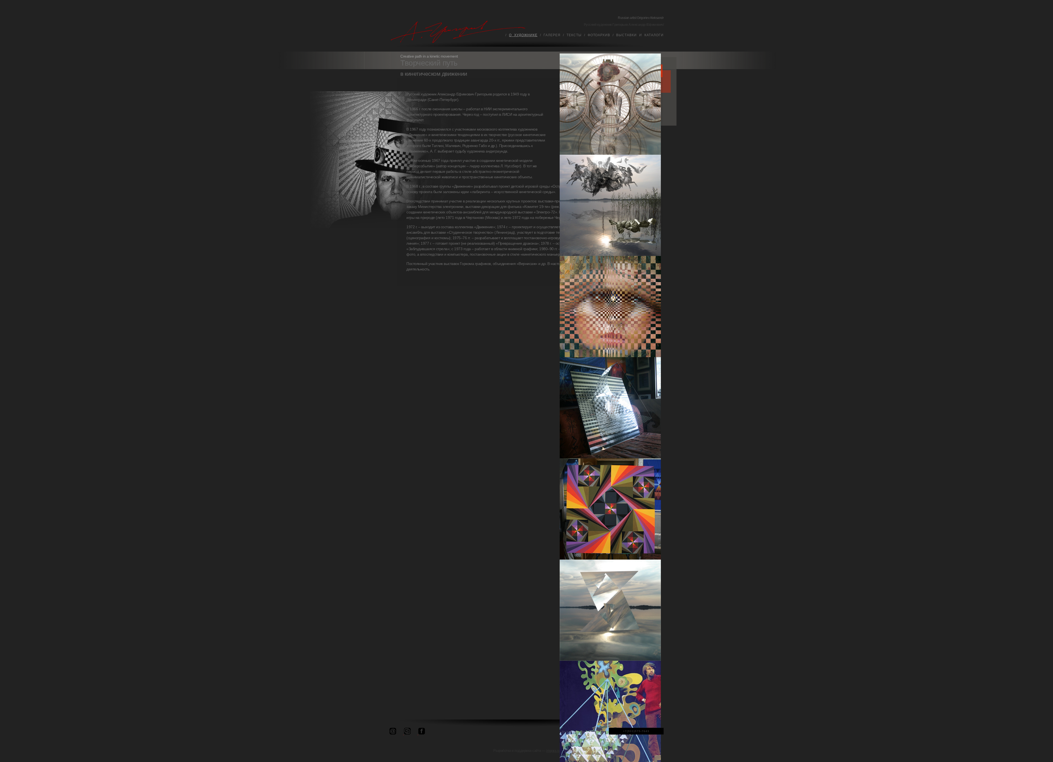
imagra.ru (553, 751)
